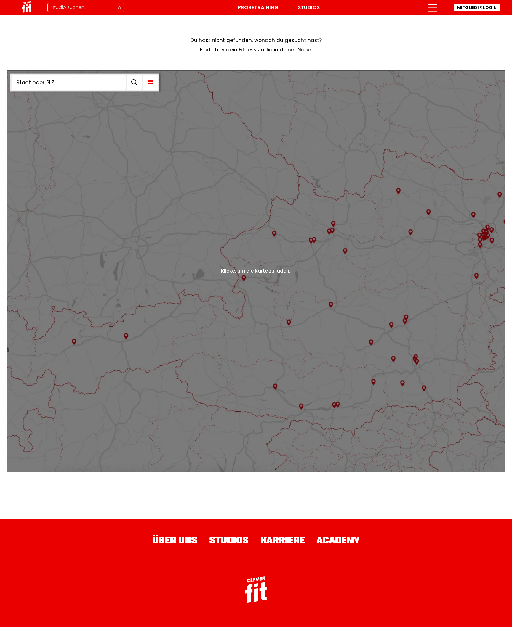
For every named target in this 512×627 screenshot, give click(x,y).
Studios (309, 7)
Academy (338, 541)
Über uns (174, 541)
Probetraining (258, 7)
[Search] (134, 82)
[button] (432, 7)
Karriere (283, 541)
